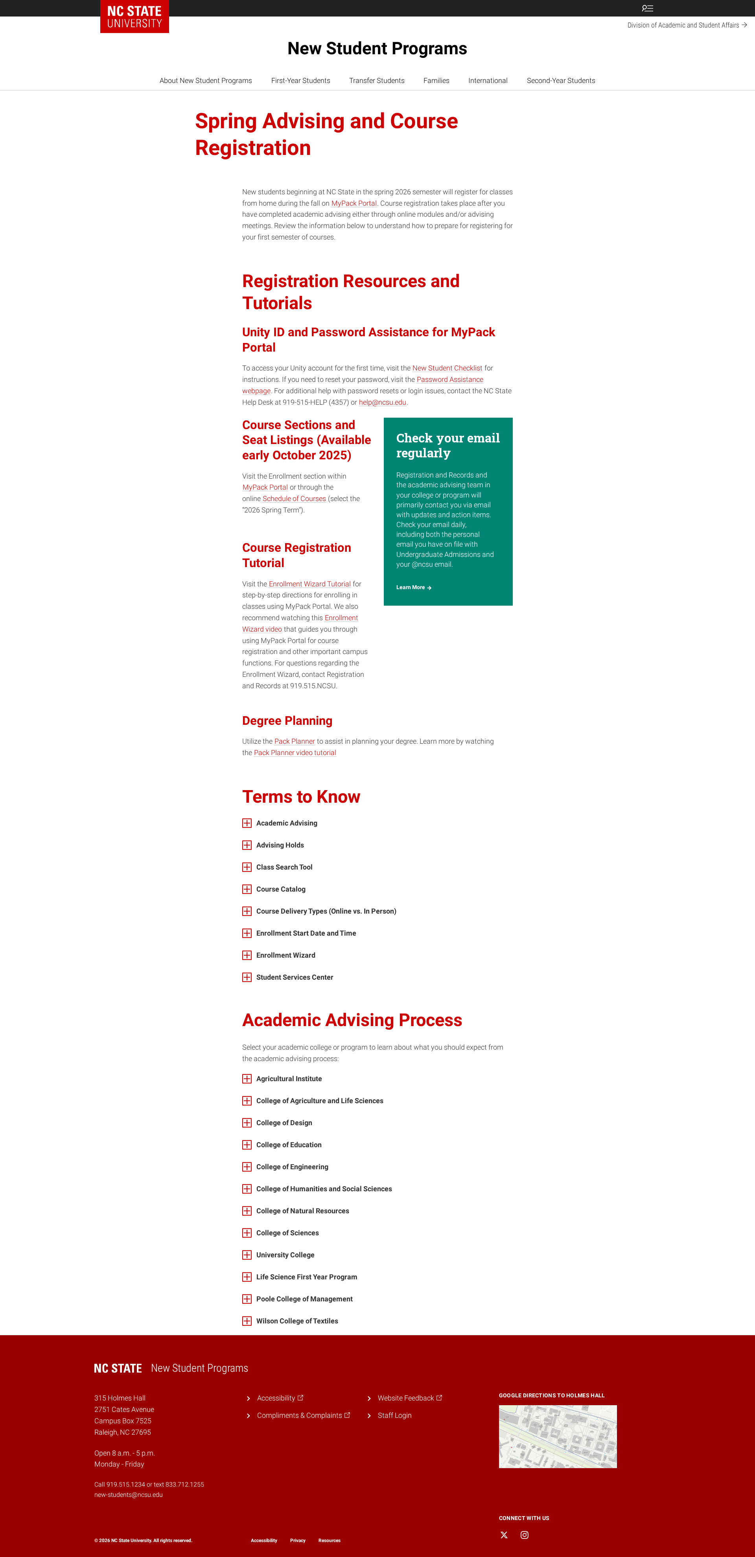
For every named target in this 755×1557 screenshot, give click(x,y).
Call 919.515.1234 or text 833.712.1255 (149, 1484)
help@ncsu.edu (382, 402)
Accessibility (264, 1540)
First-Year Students (300, 80)
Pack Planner (294, 741)
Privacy (298, 1540)
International (488, 80)
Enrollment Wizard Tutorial (310, 584)
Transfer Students (377, 80)
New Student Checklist (447, 368)
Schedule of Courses (294, 498)
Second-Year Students (561, 80)
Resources (330, 1540)
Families (436, 80)
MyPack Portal (354, 203)
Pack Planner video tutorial (295, 752)
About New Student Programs (206, 80)
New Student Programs (377, 48)
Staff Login (395, 1415)
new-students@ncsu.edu (128, 1494)
